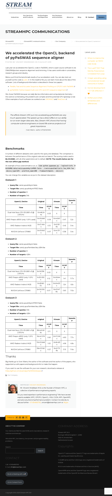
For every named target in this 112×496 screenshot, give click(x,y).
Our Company (12, 375)
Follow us (11, 417)
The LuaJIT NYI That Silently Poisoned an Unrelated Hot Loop (96, 71)
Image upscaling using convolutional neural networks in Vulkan (97, 81)
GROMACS (49, 99)
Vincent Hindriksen (25, 62)
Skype (66, 402)
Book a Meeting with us (16, 474)
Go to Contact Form (15, 482)
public (25, 80)
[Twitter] (17, 417)
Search (8, 447)
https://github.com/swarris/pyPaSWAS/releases (23, 371)
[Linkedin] (20, 417)
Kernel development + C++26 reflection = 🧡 (96, 91)
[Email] (23, 417)
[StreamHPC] (19, 5)
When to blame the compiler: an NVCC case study (96, 61)
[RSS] (26, 417)
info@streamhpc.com (18, 467)
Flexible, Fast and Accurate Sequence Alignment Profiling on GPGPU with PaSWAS (42, 87)
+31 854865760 (35, 402)
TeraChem (61, 99)
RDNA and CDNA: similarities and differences (95, 101)
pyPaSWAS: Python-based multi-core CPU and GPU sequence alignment (38, 90)
